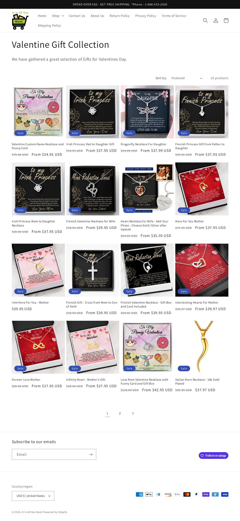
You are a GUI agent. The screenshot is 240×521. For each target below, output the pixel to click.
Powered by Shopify (55, 512)
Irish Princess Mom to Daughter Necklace (34, 223)
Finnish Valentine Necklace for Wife (90, 221)
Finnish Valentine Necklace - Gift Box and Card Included (146, 304)
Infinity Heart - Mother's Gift (85, 380)
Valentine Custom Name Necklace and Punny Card (38, 146)
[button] (57, 16)
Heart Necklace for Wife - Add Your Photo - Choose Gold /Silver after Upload (145, 225)
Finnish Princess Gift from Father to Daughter (200, 146)
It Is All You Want (32, 512)
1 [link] (107, 413)
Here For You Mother (189, 221)
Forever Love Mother (26, 380)
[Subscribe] (91, 454)
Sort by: (161, 78)
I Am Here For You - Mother (30, 302)
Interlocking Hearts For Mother (196, 302)
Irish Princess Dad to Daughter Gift (90, 144)
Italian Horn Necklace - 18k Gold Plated (197, 382)
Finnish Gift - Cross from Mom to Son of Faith (91, 304)
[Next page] (133, 413)
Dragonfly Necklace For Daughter (143, 144)
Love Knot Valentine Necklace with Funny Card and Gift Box (144, 382)
